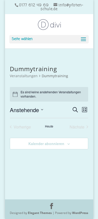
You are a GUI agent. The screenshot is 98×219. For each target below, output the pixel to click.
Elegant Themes (40, 213)
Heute (49, 126)
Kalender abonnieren (46, 143)
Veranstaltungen (24, 75)
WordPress (80, 213)
